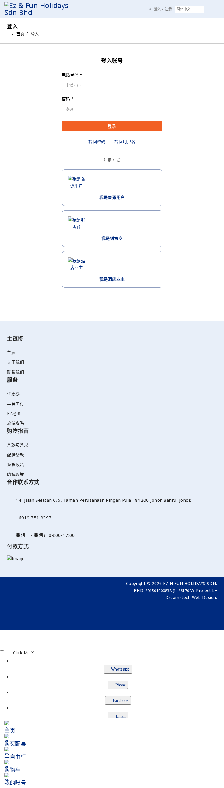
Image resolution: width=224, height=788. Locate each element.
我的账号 (15, 783)
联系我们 (15, 372)
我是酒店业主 (112, 279)
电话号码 (72, 75)
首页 (20, 34)
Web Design (204, 597)
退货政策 (15, 464)
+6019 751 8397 (34, 517)
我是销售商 (112, 238)
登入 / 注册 (163, 8)
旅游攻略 (15, 423)
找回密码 (96, 141)
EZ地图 (14, 413)
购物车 (12, 770)
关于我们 (15, 362)
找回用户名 (125, 141)
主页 (11, 352)
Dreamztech (177, 597)
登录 (112, 126)
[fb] (57, 584)
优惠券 (13, 393)
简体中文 (183, 9)
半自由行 (15, 403)
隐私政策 (15, 474)
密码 (68, 99)
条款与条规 (17, 444)
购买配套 (15, 744)
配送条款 (15, 454)
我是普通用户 (112, 197)
